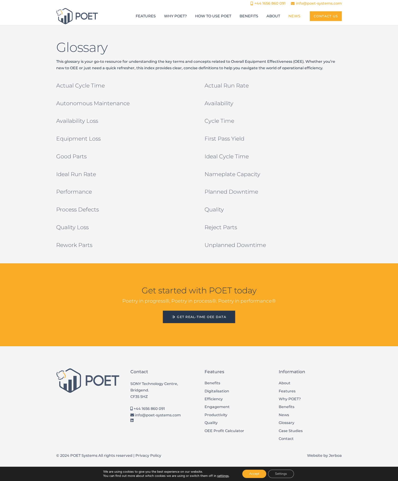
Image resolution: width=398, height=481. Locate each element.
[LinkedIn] (132, 420)
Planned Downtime (231, 191)
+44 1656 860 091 (149, 408)
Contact (286, 438)
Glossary (286, 423)
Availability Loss (77, 120)
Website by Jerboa (324, 455)
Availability (219, 103)
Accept (254, 474)
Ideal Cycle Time (227, 156)
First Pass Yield (224, 138)
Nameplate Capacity (232, 174)
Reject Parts (221, 227)
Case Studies (291, 431)
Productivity (216, 415)
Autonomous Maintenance (93, 103)
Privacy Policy (148, 455)
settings (223, 476)
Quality (214, 209)
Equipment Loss (78, 138)
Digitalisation (217, 391)
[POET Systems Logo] (77, 16)
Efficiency (214, 399)
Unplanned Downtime (235, 245)
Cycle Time (219, 120)
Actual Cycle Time (80, 85)
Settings (281, 474)
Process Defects (77, 209)
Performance (74, 191)
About (284, 383)
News (284, 415)
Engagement (217, 407)
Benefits (212, 383)
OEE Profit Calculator (224, 431)
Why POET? (290, 399)
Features (287, 391)
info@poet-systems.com (157, 415)
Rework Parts (74, 245)
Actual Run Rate (227, 85)
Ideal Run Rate (76, 174)
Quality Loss (72, 227)
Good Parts (71, 156)
